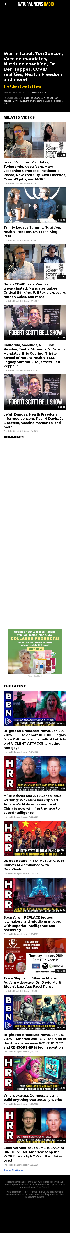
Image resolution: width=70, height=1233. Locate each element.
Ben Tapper (47, 98)
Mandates (38, 100)
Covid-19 (17, 100)
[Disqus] (35, 487)
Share (42, 92)
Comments (32, 92)
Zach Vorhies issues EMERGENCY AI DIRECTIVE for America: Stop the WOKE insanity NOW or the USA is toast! (34, 1154)
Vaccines (50, 100)
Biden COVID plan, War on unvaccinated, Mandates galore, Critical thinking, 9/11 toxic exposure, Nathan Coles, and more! (35, 290)
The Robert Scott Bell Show (22, 86)
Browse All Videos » (13, 1170)
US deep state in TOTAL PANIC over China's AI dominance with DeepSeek (34, 865)
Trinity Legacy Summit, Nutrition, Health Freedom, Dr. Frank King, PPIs (32, 231)
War (6, 103)
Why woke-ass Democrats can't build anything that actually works (33, 1098)
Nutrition (27, 100)
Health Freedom (31, 98)
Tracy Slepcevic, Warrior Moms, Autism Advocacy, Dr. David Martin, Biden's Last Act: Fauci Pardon (34, 982)
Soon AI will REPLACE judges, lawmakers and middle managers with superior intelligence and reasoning (32, 923)
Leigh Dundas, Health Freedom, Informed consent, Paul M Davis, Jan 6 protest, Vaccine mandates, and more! (35, 420)
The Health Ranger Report (15, 752)
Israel (59, 100)
